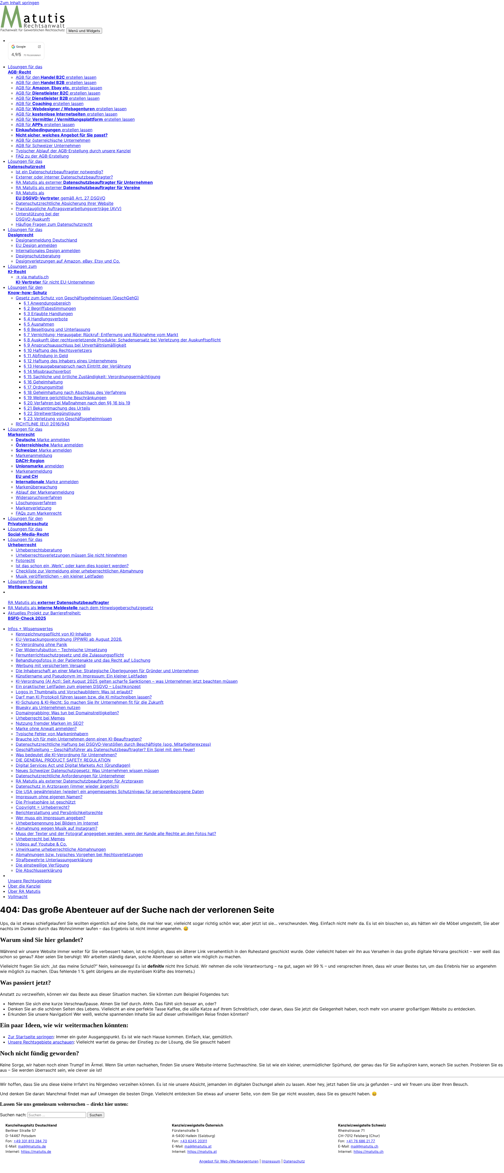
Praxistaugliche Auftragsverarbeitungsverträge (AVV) (69, 208)
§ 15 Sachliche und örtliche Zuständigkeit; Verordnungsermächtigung (92, 376)
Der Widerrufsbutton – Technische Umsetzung (61, 649)
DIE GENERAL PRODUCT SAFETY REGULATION (63, 760)
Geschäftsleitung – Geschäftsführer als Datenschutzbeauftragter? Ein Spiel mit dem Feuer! (105, 749)
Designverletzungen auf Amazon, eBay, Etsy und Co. (68, 261)
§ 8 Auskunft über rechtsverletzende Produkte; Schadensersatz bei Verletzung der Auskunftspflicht (122, 339)
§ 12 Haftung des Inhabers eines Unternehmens (70, 360)
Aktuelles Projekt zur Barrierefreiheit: (44, 615)
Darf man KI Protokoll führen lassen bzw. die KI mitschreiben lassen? (84, 697)
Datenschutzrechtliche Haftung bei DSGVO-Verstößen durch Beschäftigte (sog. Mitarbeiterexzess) (113, 744)
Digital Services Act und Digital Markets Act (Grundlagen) (73, 765)
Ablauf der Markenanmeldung (45, 492)
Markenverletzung (33, 507)
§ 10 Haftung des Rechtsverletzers (58, 350)
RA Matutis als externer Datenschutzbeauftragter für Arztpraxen (79, 781)
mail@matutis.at (198, 1146)
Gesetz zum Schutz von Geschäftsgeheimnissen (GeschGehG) (77, 297)
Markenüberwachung (36, 486)
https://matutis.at (202, 1151)
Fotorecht (25, 560)
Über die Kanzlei (24, 886)
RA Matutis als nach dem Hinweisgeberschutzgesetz (80, 607)
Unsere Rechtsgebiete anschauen (41, 1042)
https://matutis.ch (369, 1151)
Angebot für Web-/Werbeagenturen (229, 1161)
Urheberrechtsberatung (39, 549)
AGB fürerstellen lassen (57, 98)
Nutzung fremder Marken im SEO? (49, 723)
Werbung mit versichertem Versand (51, 665)
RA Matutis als (58, 602)
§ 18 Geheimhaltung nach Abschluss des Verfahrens (75, 392)
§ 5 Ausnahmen (39, 324)
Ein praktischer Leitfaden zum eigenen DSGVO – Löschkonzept (78, 686)
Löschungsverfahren (36, 502)
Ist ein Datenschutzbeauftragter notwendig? (59, 171)
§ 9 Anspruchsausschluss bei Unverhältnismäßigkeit (75, 345)
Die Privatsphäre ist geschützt (46, 802)
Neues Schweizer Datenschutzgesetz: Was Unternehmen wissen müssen (87, 770)
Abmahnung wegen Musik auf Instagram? (56, 828)
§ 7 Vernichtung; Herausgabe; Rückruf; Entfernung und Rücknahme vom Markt (101, 334)
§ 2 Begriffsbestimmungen (50, 308)
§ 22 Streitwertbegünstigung (52, 413)
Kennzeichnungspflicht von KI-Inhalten (53, 634)
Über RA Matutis (24, 891)
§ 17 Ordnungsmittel (43, 387)
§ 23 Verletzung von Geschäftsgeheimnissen (68, 418)
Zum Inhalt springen (19, 2)
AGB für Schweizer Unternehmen (48, 145)
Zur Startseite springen (31, 1036)
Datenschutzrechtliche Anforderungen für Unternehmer (70, 775)
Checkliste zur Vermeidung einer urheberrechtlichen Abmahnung (79, 571)
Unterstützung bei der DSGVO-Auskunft (37, 216)
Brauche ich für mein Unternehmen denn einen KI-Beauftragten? (79, 739)
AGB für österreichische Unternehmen (53, 140)
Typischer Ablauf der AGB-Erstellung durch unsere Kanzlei (73, 150)
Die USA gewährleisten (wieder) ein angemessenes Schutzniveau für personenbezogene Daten (110, 791)
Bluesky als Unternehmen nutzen (48, 707)
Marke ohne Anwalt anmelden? (46, 728)
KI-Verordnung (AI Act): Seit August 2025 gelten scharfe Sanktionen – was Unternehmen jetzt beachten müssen (127, 681)
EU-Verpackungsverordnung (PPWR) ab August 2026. (69, 639)
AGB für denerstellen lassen (56, 77)
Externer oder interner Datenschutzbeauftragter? (64, 177)
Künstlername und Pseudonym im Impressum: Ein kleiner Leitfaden (81, 676)
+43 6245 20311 (193, 1141)
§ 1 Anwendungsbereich (47, 303)
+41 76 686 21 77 (360, 1141)
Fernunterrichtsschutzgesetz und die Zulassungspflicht (70, 655)
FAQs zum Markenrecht (39, 513)
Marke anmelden (43, 439)
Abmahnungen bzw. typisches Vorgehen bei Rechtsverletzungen (79, 854)
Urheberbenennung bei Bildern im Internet (57, 823)
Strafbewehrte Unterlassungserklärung (54, 859)
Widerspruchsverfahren (39, 497)
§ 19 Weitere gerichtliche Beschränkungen (65, 397)
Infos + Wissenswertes (30, 628)
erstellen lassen (54, 129)
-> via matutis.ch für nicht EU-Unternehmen (55, 279)
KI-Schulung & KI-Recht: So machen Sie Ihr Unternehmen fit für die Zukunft (90, 702)
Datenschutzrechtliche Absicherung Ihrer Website (64, 203)
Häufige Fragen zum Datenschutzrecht (54, 224)
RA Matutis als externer (84, 182)
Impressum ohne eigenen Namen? (49, 796)
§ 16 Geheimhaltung (43, 381)
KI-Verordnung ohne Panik (41, 644)
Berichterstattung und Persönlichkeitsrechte (59, 812)
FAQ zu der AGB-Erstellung (42, 156)
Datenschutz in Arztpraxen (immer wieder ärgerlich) (67, 786)
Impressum (271, 1161)
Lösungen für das (25, 69)
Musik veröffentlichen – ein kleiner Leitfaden (59, 576)
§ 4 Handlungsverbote (46, 318)
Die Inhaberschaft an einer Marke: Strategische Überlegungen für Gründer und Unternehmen (107, 670)
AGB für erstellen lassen (59, 87)
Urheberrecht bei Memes (40, 718)
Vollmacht (18, 896)
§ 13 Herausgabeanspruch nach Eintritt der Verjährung (77, 366)
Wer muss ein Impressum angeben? (50, 817)
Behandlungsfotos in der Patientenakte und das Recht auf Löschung (83, 660)
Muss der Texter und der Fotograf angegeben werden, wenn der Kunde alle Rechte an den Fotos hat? (116, 833)
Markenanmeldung (34, 458)
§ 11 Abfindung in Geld (46, 355)
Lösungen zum (22, 269)
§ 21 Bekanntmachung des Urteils (57, 408)
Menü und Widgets (84, 31)
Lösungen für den (27, 290)
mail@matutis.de (32, 1146)
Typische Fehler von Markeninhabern (52, 733)
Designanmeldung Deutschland (46, 240)
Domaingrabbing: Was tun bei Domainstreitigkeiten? (67, 712)
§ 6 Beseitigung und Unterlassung (57, 329)
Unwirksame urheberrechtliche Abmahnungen (61, 849)
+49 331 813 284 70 (30, 1141)
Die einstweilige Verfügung (42, 865)
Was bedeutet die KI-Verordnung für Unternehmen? (66, 754)
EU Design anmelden (36, 245)
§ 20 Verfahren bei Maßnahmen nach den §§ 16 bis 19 (77, 402)
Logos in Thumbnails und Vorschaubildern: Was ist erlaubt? (74, 691)
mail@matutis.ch (364, 1146)
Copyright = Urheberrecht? (43, 807)
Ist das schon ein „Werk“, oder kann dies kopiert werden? (72, 565)
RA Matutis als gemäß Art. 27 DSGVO (60, 195)
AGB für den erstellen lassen (56, 82)
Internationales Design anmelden (48, 250)
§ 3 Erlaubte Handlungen (48, 313)
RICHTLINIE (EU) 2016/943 (42, 423)
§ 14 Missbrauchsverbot (47, 371)
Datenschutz (294, 1161)
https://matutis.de (36, 1151)
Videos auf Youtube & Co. (41, 844)
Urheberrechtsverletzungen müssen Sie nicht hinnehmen (71, 555)
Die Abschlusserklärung (39, 870)
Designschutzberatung (38, 255)
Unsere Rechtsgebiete (29, 880)
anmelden (40, 465)
